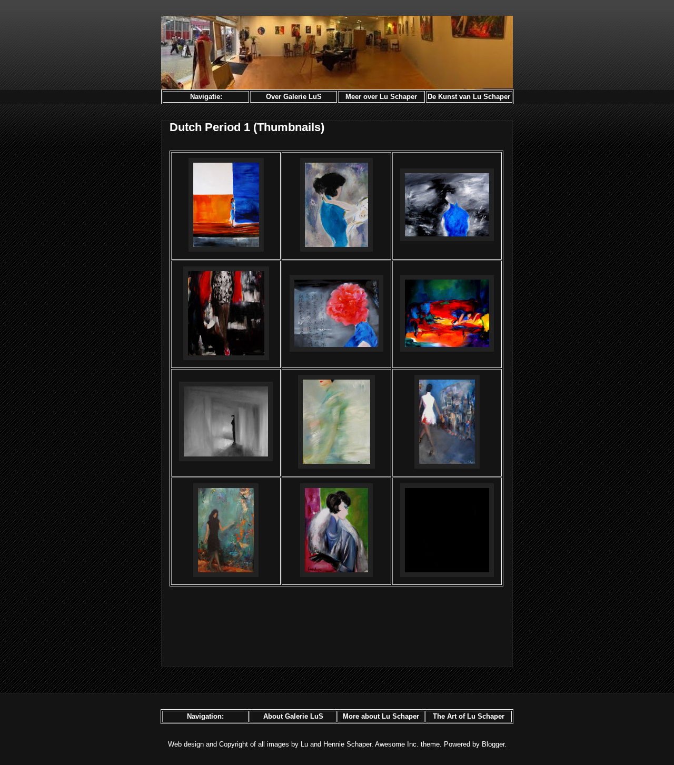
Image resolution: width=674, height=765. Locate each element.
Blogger (493, 744)
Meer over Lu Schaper (381, 97)
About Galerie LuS (293, 716)
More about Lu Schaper (381, 716)
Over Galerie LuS (294, 97)
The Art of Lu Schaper (468, 716)
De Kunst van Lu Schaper (469, 97)
